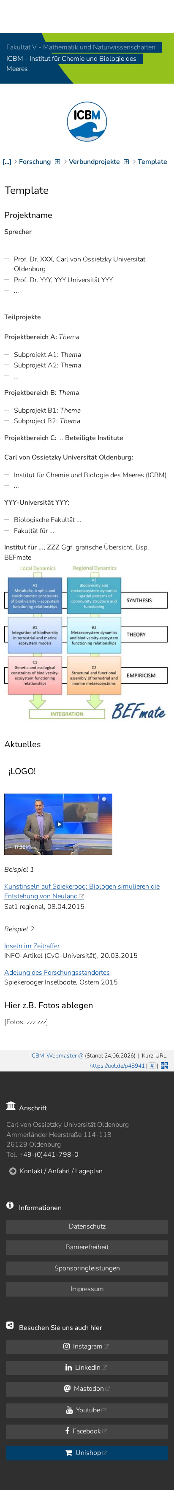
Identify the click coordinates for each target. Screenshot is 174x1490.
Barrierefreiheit (87, 1247)
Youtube (87, 1410)
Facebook (86, 1431)
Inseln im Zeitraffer (32, 946)
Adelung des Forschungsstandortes (57, 972)
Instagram (87, 1346)
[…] (7, 161)
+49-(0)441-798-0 (49, 1154)
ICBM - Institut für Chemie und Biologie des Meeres (71, 64)
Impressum (87, 1289)
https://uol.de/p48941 (117, 1066)
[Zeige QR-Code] (163, 1065)
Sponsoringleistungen (87, 1268)
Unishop (87, 1452)
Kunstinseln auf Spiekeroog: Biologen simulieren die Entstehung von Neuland (82, 891)
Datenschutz (87, 1226)
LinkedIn (87, 1367)
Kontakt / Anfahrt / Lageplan (61, 1171)
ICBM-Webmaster (53, 1056)
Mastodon (88, 1388)
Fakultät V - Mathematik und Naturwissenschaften (80, 47)
